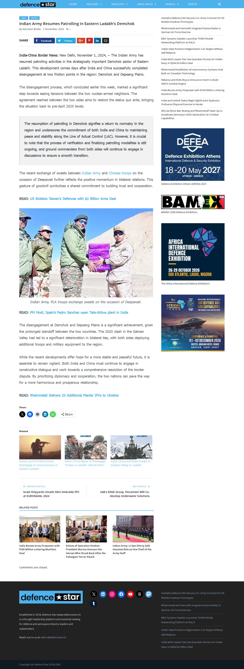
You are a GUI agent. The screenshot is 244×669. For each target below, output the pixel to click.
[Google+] (81, 40)
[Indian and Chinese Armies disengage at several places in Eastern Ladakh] (40, 447)
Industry (117, 4)
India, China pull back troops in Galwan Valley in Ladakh (130, 463)
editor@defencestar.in (53, 637)
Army (23, 18)
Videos (192, 4)
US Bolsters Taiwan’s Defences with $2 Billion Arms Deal (73, 198)
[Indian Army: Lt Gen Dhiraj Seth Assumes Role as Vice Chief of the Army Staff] (133, 528)
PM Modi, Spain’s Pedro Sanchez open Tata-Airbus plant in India (79, 312)
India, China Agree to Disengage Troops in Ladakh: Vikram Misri (85, 463)
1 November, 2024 (53, 29)
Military (93, 4)
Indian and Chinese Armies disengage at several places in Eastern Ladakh (38, 465)
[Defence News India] (38, 4)
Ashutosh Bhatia (32, 29)
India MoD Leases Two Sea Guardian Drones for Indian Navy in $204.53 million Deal (192, 61)
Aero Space (145, 4)
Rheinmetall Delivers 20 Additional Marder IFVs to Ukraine (74, 395)
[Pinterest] (89, 40)
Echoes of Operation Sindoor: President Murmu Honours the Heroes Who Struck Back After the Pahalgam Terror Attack (86, 551)
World (170, 4)
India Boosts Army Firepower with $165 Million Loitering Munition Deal (39, 549)
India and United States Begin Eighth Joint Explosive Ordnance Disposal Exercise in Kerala (190, 102)
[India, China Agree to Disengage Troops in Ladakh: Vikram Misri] (86, 447)
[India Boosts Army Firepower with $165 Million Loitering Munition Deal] (39, 528)
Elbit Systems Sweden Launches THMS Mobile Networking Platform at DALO (187, 40)
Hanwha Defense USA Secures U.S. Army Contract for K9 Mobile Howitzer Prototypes (192, 19)
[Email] (105, 40)
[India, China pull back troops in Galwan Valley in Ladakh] (131, 447)
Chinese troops (120, 173)
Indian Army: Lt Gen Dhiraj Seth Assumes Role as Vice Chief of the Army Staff (132, 549)
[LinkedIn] (97, 40)
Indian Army (91, 173)
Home (73, 4)
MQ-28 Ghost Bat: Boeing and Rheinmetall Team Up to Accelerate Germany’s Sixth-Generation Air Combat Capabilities (191, 114)
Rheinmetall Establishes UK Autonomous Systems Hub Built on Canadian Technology (192, 71)
